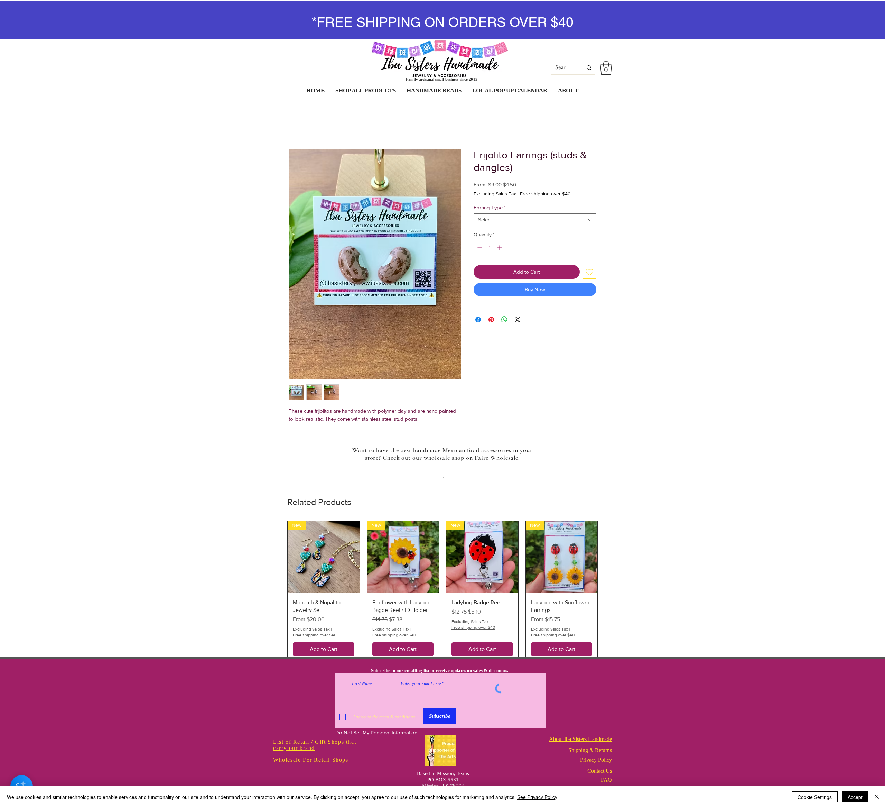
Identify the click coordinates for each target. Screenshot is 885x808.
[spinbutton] (489, 247)
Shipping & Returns (590, 750)
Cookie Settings (815, 796)
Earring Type (490, 207)
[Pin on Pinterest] (491, 319)
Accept (855, 796)
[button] (606, 68)
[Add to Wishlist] (590, 272)
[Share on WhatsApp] (504, 319)
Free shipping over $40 (545, 193)
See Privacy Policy (537, 796)
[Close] (877, 796)
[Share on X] (517, 319)
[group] (442, 591)
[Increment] (500, 247)
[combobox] (535, 219)
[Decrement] (479, 247)
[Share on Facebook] (478, 319)
